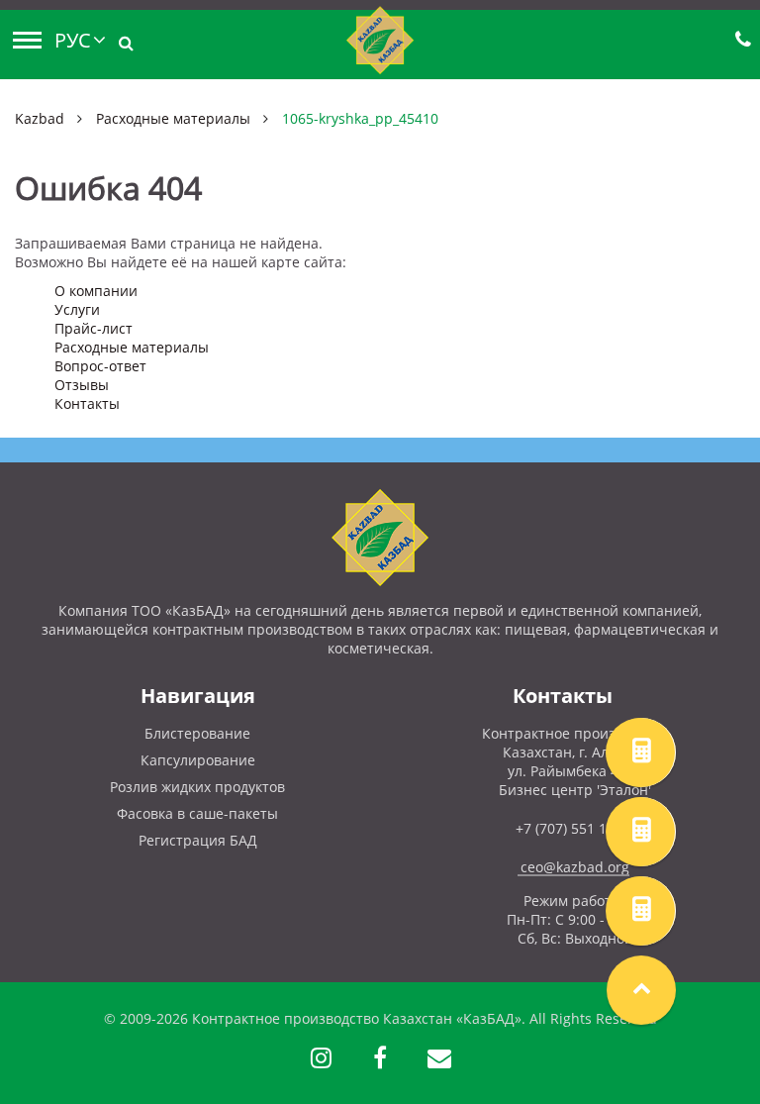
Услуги (77, 309)
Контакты (87, 403)
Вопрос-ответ (100, 365)
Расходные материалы (173, 118)
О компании (96, 290)
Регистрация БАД (198, 840)
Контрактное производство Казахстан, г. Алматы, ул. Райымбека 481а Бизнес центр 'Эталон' (575, 761)
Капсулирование (198, 760)
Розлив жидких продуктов (197, 786)
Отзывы (81, 384)
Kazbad (39, 118)
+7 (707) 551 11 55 (575, 828)
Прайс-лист (93, 328)
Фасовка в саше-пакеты (197, 813)
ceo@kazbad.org (575, 866)
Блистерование (197, 733)
